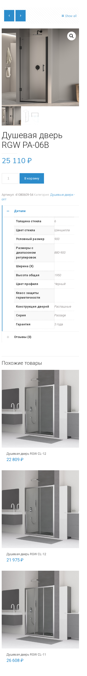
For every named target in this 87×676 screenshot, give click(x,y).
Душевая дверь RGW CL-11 (26, 654)
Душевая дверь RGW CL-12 (26, 453)
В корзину (31, 178)
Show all (71, 16)
